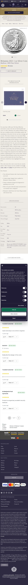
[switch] (25, 292)
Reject (14, 318)
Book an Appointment (14, 12)
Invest (7, 23)
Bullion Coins (15, 23)
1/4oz (5, 167)
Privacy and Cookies (5, 504)
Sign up (14, 477)
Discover (16, 448)
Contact (16, 453)
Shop (2, 446)
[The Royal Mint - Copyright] (2, 5)
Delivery (2, 463)
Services (2, 451)
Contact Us (16, 504)
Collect (2, 448)
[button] (25, 5)
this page (9, 559)
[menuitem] (10, 5)
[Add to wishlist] (22, 89)
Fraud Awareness (4, 506)
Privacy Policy (21, 281)
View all (2, 469)
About (15, 451)
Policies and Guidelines (5, 502)
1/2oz (2, 167)
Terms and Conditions (18, 502)
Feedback (4, 565)
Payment (3, 467)
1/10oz (10, 167)
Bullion (10, 23)
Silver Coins (21, 23)
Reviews (2, 465)
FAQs (15, 465)
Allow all (14, 309)
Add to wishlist (11, 71)
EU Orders (16, 460)
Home (3, 23)
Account (2, 460)
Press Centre (3, 499)
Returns (16, 463)
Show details (21, 305)
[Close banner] (26, 265)
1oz (24, 165)
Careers (2, 453)
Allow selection (14, 313)
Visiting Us (16, 467)
